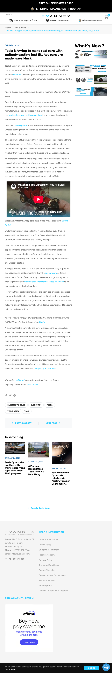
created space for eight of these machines (44, 282)
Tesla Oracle (32, 384)
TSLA (26, 411)
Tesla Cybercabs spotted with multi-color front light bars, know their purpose (15, 468)
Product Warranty (47, 555)
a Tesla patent (20, 125)
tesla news (13, 411)
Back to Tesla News (40, 508)
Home (8, 27)
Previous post (23, 423)
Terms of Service (47, 580)
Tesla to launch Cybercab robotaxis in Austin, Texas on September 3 (61, 478)
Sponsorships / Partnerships (52, 575)
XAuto (42, 322)
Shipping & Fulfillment (49, 550)
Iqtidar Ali (20, 380)
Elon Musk (36, 405)
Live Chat (106, 667)
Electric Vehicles (16, 405)
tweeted (17, 74)
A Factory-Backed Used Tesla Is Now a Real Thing (36, 470)
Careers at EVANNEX (48, 539)
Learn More (10, 669)
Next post (51, 423)
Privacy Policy (45, 560)
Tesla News (20, 27)
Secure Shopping (47, 570)
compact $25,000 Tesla (45, 368)
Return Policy (45, 544)
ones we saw (51, 273)
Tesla (49, 405)
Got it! (91, 668)
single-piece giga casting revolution (25, 115)
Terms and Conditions (49, 565)
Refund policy (45, 585)
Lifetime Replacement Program (53, 590)
